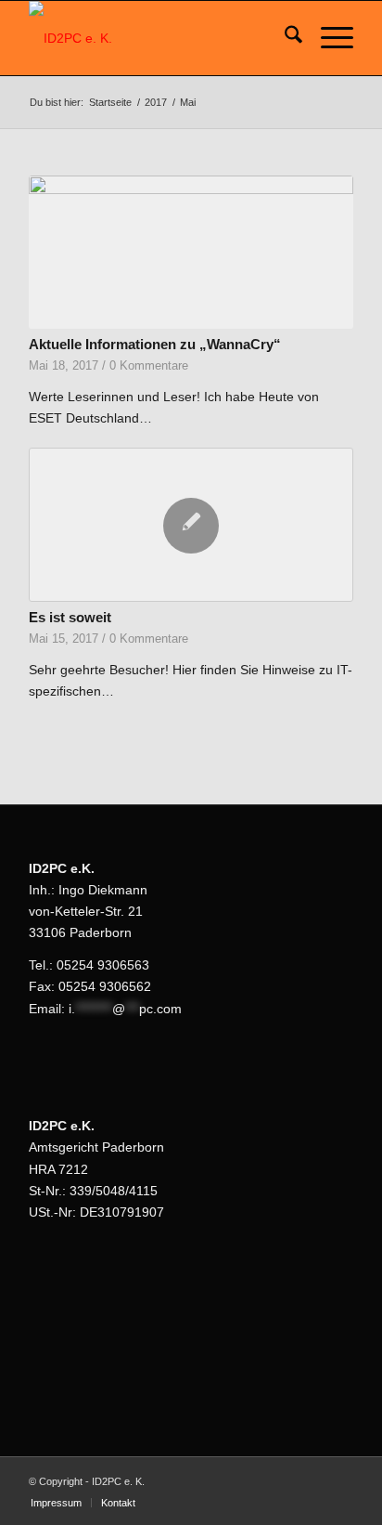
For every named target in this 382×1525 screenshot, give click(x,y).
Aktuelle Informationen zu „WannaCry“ (155, 344)
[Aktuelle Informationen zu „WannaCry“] (191, 252)
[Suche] (284, 38)
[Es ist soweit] (191, 525)
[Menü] (327, 38)
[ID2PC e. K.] (158, 38)
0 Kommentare (148, 365)
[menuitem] (284, 38)
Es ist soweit (70, 617)
